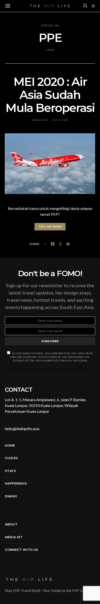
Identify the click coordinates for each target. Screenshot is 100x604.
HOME (10, 445)
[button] (93, 6)
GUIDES (11, 458)
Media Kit (14, 537)
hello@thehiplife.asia (22, 428)
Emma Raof (40, 120)
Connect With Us (21, 550)
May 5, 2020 (60, 120)
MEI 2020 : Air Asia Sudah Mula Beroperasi (49, 95)
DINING (11, 496)
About (11, 524)
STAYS (10, 471)
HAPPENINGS (16, 483)
